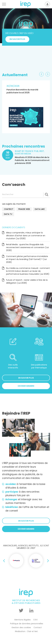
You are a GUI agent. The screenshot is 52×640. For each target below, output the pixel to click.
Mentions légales (22, 619)
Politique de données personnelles (26, 623)
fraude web (24, 209)
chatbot (8, 209)
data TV (8, 214)
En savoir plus (17, 58)
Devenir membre (26, 386)
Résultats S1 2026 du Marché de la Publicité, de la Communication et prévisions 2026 (32, 160)
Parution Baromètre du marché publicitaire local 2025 (22, 91)
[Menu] (4, 4)
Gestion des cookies (21, 627)
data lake (40, 209)
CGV (35, 619)
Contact (38, 627)
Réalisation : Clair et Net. (26, 631)
